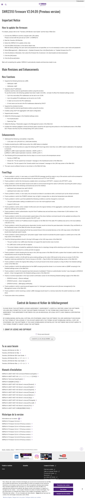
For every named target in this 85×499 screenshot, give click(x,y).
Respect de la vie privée (19, 497)
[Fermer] (82, 489)
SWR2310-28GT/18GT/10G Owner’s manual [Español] (18, 390)
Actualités (25, 465)
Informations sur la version (9, 418)
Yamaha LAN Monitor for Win (10, 350)
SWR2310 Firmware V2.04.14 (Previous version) (16, 434)
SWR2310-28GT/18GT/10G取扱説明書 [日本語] (16, 408)
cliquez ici (38, 493)
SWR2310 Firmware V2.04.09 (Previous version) (16, 437)
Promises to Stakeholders (50, 479)
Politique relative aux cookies (33, 497)
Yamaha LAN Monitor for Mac (10, 353)
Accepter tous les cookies (63, 493)
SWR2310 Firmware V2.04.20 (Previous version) (16, 424)
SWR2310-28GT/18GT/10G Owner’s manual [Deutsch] (18, 384)
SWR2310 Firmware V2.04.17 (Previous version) (16, 429)
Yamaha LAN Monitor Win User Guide (13, 355)
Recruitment (47, 475)
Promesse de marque (49, 473)
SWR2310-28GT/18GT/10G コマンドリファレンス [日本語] (19, 376)
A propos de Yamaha (49, 465)
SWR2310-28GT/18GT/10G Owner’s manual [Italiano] (17, 395)
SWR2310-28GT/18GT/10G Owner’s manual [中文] (17, 405)
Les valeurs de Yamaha (49, 477)
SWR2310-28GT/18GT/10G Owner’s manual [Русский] (18, 403)
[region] (42, 489)
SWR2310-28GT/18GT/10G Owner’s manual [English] (18, 387)
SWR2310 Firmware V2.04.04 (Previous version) (16, 440)
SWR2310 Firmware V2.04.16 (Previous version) (16, 432)
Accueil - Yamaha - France (8, 449)
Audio (3, 469)
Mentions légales (7, 497)
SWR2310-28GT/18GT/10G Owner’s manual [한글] (17, 397)
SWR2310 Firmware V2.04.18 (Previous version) (16, 426)
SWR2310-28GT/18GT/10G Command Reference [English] (19, 374)
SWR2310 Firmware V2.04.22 (11, 421)
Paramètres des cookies (63, 485)
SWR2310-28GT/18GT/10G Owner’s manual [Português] (18, 400)
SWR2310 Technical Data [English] (12, 379)
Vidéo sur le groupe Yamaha (50, 471)
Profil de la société (48, 469)
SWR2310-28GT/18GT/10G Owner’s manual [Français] (18, 392)
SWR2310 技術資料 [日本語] (10, 382)
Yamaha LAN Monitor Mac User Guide (13, 361)
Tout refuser (63, 489)
